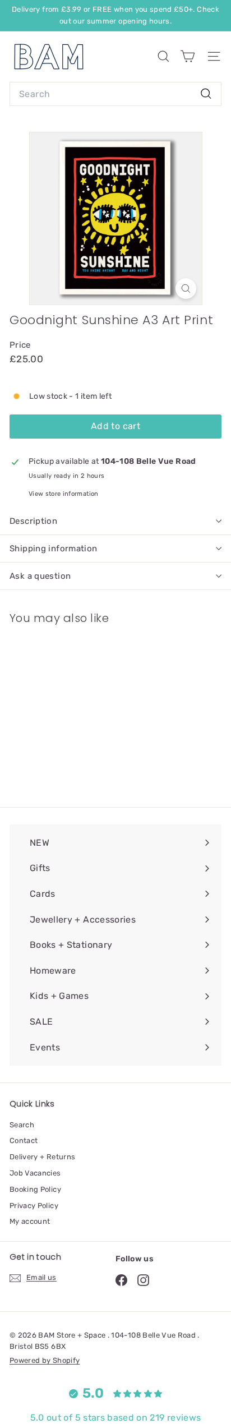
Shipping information (54, 548)
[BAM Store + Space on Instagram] (143, 1279)
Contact (24, 1140)
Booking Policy (35, 1189)
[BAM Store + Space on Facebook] (121, 1279)
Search (22, 1125)
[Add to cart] (97, 640)
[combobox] (115, 94)
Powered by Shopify (45, 1360)
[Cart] (187, 56)
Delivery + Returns (42, 1157)
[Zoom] (185, 288)
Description (33, 521)
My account (30, 1221)
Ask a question (40, 576)
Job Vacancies (35, 1173)
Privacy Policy (34, 1205)
